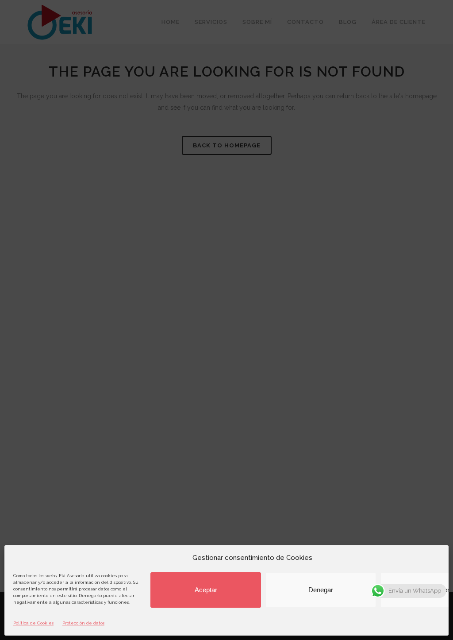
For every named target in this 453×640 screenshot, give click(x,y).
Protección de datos (83, 623)
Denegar (320, 590)
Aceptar (206, 590)
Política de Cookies (33, 623)
